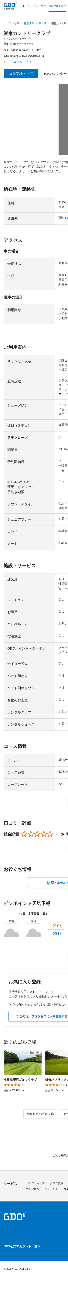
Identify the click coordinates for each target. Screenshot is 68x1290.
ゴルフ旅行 (32, 1189)
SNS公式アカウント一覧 (20, 1246)
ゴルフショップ (35, 1183)
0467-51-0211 (21, 62)
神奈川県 (29, 23)
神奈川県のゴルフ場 (40, 1114)
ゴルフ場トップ (21, 73)
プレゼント (51, 1189)
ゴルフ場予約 (12, 23)
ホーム (26, 6)
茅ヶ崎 (42, 23)
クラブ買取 (56, 1183)
